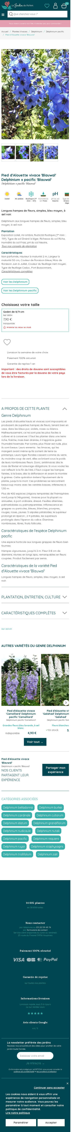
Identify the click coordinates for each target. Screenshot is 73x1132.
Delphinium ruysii (14, 846)
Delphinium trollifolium (17, 854)
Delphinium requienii (46, 838)
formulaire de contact (37, 930)
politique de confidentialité (24, 1071)
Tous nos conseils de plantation (19, 246)
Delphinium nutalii (48, 831)
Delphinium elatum (15, 823)
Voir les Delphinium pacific (20, 290)
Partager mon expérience (55, 770)
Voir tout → (35, 742)
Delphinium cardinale (16, 815)
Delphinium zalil (47, 854)
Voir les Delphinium (15, 281)
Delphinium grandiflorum (49, 823)
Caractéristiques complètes (16, 271)
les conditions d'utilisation (47, 1071)
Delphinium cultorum (50, 815)
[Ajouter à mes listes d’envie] (7, 342)
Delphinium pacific (55, 31)
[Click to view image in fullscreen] (35, 94)
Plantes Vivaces (19, 31)
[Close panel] (67, 1083)
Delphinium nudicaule (17, 831)
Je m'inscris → (35, 1063)
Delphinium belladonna (18, 807)
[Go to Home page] (17, 5)
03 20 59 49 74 (43, 927)
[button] (46, 5)
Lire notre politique (18, 1112)
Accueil (4, 31)
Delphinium (36, 31)
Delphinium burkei (50, 807)
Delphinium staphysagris (47, 846)
